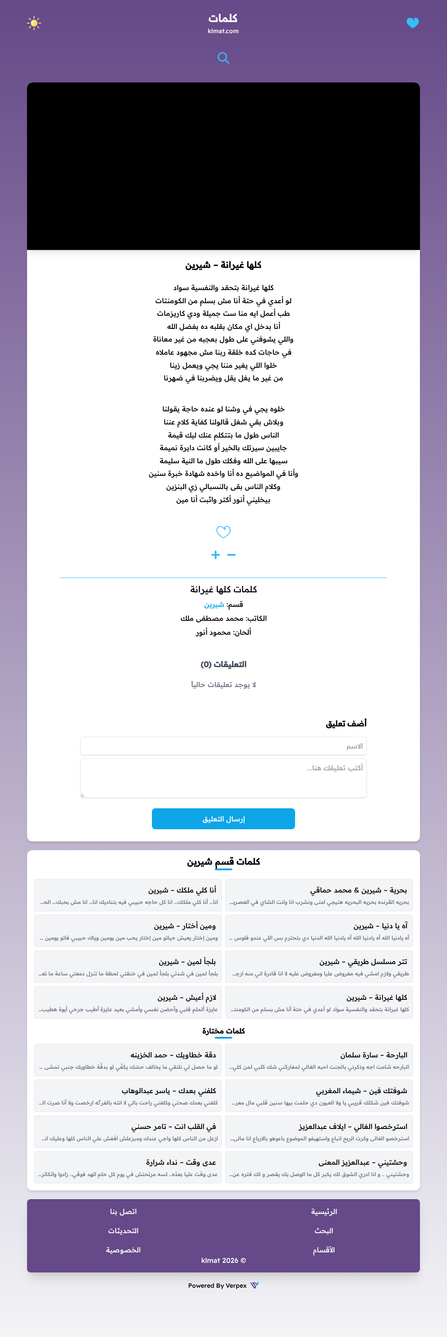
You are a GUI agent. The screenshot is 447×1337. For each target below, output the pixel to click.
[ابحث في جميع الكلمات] (223, 58)
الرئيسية (324, 1211)
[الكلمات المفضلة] (413, 22)
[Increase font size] (216, 555)
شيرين (214, 604)
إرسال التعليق (224, 818)
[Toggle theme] (34, 23)
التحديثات (123, 1230)
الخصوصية (123, 1249)
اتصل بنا (123, 1211)
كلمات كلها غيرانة (223, 589)
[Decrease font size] (231, 555)
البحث (324, 1230)
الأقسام (324, 1249)
